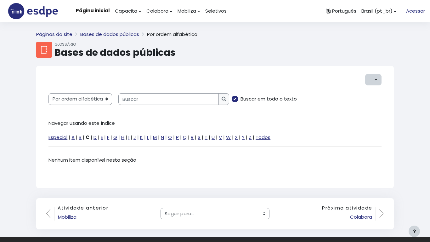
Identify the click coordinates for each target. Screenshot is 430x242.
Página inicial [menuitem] (93, 10)
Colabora (361, 217)
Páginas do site (54, 34)
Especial (57, 137)
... (375, 79)
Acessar (415, 11)
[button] (361, 11)
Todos (263, 137)
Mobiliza (67, 217)
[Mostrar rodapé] (414, 231)
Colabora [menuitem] (157, 11)
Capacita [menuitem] (126, 11)
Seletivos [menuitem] (216, 11)
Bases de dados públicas (109, 34)
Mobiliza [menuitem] (187, 11)
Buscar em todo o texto (268, 98)
